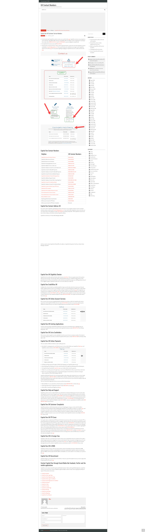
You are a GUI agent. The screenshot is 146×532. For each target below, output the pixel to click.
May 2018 (92, 115)
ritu (46, 35)
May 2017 (91, 136)
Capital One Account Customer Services (48, 157)
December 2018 (93, 103)
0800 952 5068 (71, 173)
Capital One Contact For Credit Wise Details (49, 182)
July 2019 (92, 90)
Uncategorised (92, 192)
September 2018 (93, 108)
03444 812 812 (59, 43)
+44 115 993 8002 (62, 42)
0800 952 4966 (71, 169)
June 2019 (92, 92)
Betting (91, 153)
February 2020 (92, 89)
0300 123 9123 (71, 194)
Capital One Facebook (46, 482)
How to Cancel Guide (93, 171)
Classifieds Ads (92, 157)
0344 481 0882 (71, 182)
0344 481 (62, 400)
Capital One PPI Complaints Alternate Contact (49, 190)
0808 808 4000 (71, 196)
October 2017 (92, 127)
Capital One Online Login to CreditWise (48, 478)
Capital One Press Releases (47, 494)
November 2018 (93, 104)
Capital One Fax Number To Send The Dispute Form (50, 176)
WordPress (56, 530)
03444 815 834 (60, 425)
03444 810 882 (53, 292)
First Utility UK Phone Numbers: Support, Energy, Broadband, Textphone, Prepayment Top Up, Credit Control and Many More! (75, 508)
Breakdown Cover (93, 155)
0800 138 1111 (70, 198)
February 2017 (92, 141)
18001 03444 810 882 (66, 294)
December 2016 (93, 145)
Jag (90, 72)
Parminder (92, 62)
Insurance (92, 172)
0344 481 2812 (68, 397)
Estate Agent (92, 164)
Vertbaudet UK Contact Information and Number (49, 508)
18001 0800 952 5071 (72, 171)
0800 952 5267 (52, 42)
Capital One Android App (46, 491)
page (69, 39)
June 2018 (92, 113)
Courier (91, 160)
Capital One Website (45, 473)
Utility (91, 194)
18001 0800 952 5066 (72, 180)
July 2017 (92, 133)
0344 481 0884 (71, 161)
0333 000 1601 (71, 190)
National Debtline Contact (45, 196)
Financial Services (93, 165)
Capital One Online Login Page (47, 475)
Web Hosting (92, 195)
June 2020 (92, 83)
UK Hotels (92, 190)
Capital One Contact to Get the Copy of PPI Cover (50, 186)
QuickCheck (66, 277)
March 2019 (92, 97)
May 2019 (92, 94)
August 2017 (92, 131)
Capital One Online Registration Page (48, 477)
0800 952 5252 (71, 163)
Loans (91, 174)
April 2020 (92, 85)
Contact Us (44, 9)
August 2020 (92, 80)
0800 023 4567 (71, 192)
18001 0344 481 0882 (72, 184)
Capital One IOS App (45, 489)
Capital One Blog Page (46, 493)
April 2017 (92, 138)
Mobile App (80, 346)
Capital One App (57, 368)
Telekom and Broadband (94, 183)
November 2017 (93, 126)
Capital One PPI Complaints (46, 188)
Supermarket (92, 181)
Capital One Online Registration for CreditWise (50, 480)
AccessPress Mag (64, 530)
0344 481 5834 (71, 186)
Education (92, 162)
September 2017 (93, 129)
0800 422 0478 (71, 188)
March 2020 (92, 87)
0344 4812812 (56, 347)
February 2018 (92, 120)
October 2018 (92, 106)
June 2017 (92, 134)
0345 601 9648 (71, 200)
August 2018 (92, 110)
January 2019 (92, 101)
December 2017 (93, 124)
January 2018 (92, 122)
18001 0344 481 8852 (72, 167)
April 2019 (92, 96)
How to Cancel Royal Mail (99, 62)
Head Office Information (94, 169)
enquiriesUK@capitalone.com (52, 47)
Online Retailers (93, 176)
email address (78, 430)
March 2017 (92, 140)
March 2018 (92, 119)
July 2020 (92, 82)
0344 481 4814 (70, 178)
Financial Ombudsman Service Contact (48, 192)
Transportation (92, 185)
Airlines (91, 151)
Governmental (92, 167)
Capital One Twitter (45, 484)
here (56, 42)
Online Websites (93, 178)
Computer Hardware (93, 158)
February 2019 (92, 99)
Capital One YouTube (45, 486)
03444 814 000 (71, 159)
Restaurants (92, 179)
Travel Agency (92, 187)
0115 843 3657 (70, 176)
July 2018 (92, 112)
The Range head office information (96, 49)
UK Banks (52, 30)
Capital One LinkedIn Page (46, 487)
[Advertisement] (73, 21)
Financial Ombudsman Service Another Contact (49, 194)
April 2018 (92, 117)
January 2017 (92, 143)
